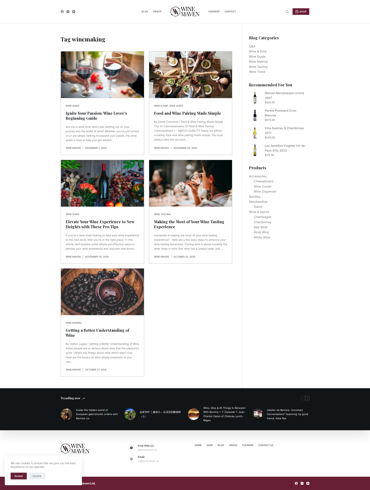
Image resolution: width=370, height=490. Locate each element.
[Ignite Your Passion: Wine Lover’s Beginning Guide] (102, 74)
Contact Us (265, 445)
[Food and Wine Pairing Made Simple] (190, 74)
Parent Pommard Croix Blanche (280, 113)
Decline (37, 475)
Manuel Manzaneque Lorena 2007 (284, 95)
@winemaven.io (147, 449)
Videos (157, 11)
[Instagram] (67, 11)
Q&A (252, 46)
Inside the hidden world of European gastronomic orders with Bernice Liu (97, 414)
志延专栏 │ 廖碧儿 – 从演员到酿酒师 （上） (160, 414)
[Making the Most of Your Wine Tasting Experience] (190, 183)
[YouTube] (73, 11)
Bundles (254, 197)
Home (198, 445)
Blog (145, 11)
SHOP (302, 11)
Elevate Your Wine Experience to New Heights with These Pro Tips (100, 224)
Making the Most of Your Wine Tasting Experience (189, 224)
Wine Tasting (162, 214)
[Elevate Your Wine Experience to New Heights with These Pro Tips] (102, 183)
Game (258, 207)
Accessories (258, 176)
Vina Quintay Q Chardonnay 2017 (284, 130)
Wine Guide (72, 105)
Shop (209, 445)
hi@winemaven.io (148, 460)
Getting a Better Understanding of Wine (97, 333)
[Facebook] (62, 11)
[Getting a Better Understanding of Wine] (102, 292)
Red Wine (260, 227)
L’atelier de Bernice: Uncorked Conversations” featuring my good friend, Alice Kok (287, 414)
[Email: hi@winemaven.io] (131, 459)
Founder (214, 11)
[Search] (287, 11)
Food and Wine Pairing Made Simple (187, 113)
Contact (230, 11)
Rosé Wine (261, 232)
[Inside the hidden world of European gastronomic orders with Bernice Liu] (66, 414)
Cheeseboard (263, 181)
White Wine (262, 237)
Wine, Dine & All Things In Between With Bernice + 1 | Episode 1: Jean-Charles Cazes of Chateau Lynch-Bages (224, 414)
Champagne (262, 217)
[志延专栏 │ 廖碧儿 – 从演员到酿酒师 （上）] (130, 414)
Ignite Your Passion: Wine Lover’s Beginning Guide (96, 115)
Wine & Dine (161, 105)
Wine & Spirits (259, 212)
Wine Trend (257, 72)
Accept (18, 475)
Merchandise (258, 202)
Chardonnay (263, 222)
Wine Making (74, 322)
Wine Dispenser (265, 191)
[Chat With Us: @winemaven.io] (131, 447)
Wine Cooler (263, 186)
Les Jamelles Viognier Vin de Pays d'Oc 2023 (285, 148)
